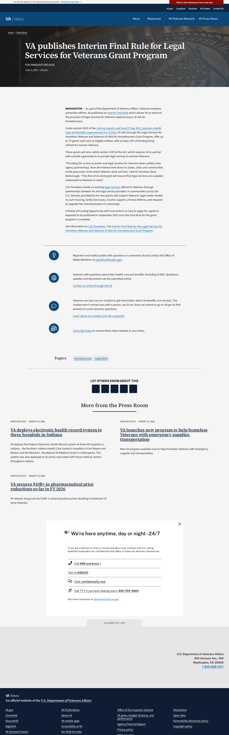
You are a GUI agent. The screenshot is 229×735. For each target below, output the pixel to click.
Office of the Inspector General (135, 710)
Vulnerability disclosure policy (190, 721)
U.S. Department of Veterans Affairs (66, 700)
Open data (179, 715)
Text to (78, 572)
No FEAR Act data (71, 732)
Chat (90, 581)
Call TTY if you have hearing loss (106, 590)
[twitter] (191, 647)
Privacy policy (125, 730)
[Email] (133, 389)
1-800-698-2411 (213, 666)
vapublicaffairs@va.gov (108, 260)
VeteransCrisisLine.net (106, 599)
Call (87, 563)
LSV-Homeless (96, 226)
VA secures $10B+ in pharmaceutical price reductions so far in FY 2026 (52, 486)
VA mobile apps (70, 721)
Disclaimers (180, 710)
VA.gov (9, 710)
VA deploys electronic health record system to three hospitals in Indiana (56, 432)
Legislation (101, 358)
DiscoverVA (11, 721)
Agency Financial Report (131, 724)
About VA (66, 715)
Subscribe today (82, 331)
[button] (223, 19)
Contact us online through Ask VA (92, 286)
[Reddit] (114, 389)
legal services (112, 187)
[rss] (197, 647)
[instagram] (209, 647)
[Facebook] (95, 389)
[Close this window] (180, 523)
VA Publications (70, 710)
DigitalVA (10, 726)
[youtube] (185, 647)
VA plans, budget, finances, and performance (135, 717)
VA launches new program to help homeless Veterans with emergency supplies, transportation (164, 434)
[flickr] (222, 647)
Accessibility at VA (71, 726)
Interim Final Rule (117, 113)
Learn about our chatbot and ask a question (99, 316)
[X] (105, 389)
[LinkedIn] (124, 389)
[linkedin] (216, 647)
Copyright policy (182, 726)
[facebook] (203, 647)
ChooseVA (11, 715)
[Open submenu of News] (141, 19)
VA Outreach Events (16, 732)
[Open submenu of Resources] (163, 19)
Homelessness (83, 358)
